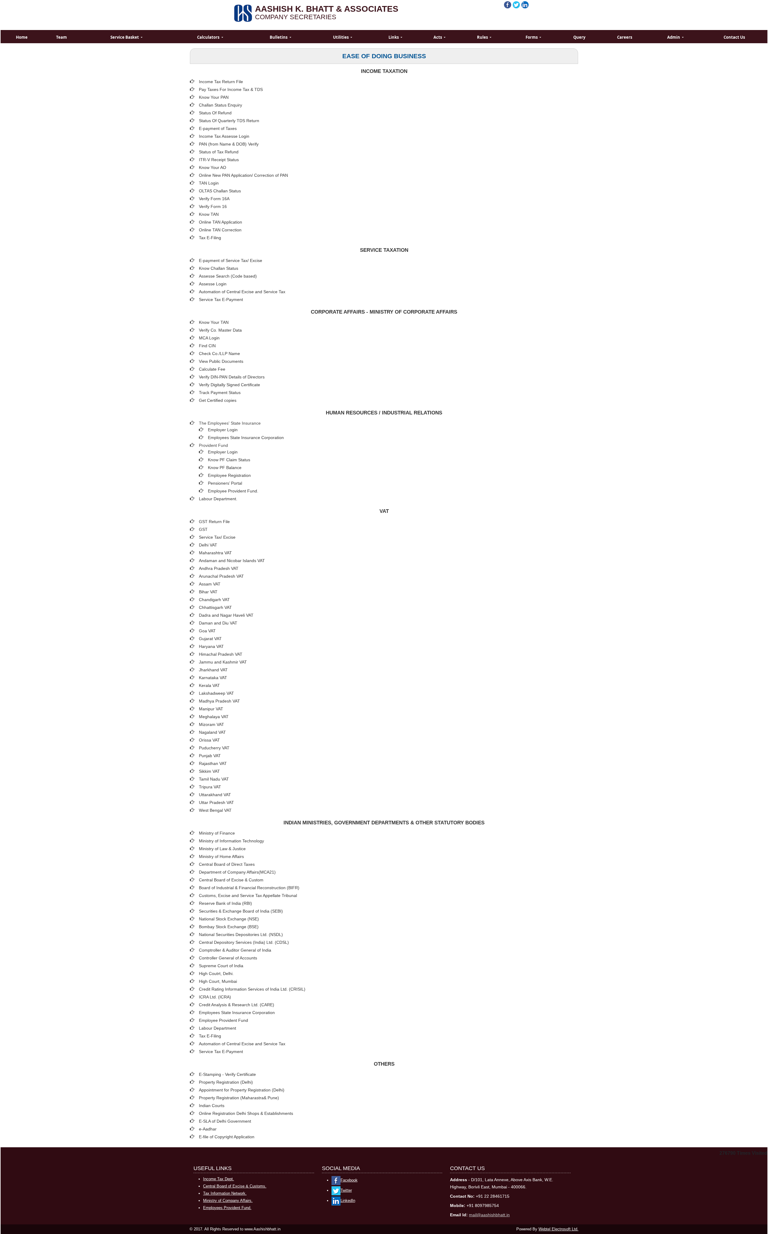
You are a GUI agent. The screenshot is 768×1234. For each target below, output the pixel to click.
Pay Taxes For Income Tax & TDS (231, 89)
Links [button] (394, 37)
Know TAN (209, 214)
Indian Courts (211, 1105)
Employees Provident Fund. (227, 1207)
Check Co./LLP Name (219, 353)
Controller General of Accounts (228, 958)
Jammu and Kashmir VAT (223, 662)
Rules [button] (483, 37)
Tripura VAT (210, 786)
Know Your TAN (214, 322)
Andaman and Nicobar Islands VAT (232, 560)
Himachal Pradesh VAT (220, 654)
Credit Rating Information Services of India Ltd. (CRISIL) (252, 989)
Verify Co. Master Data (220, 330)
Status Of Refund (215, 112)
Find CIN (207, 345)
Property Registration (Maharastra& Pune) (239, 1097)
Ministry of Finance (217, 833)
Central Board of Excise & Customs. (234, 1186)
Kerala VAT (209, 685)
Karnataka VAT (213, 677)
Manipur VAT (211, 708)
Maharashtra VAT (215, 552)
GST (203, 529)
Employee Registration (229, 475)
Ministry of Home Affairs (221, 856)
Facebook (349, 1180)
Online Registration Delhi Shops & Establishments (246, 1113)
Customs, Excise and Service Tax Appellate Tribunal (248, 895)
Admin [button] (674, 37)
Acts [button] (438, 37)
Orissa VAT (209, 740)
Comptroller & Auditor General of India (235, 950)
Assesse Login (212, 283)
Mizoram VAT (211, 724)
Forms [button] (532, 37)
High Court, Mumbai (218, 981)
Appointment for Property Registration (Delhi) (241, 1090)
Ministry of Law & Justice (222, 848)
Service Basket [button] (125, 37)
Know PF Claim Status (229, 459)
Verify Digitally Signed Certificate (229, 384)
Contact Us (734, 37)
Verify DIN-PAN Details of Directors (232, 377)
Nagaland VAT (212, 732)
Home (22, 37)
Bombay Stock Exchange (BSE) (229, 926)
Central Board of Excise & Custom (231, 879)
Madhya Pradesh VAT (219, 701)
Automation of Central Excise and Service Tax (242, 291)
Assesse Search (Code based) (228, 276)
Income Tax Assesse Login (224, 136)
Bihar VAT (208, 591)
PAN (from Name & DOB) (223, 144)
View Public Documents (221, 361)
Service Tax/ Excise (217, 537)
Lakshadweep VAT (216, 693)
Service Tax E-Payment (221, 299)
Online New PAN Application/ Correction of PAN (243, 175)
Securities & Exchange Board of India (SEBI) (241, 911)
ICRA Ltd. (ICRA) (215, 997)
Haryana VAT (211, 646)
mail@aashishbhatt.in (489, 1214)
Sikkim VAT (209, 771)
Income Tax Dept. (218, 1179)
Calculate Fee (212, 369)
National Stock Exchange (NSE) (229, 918)
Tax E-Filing (210, 237)
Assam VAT (209, 584)
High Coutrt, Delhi (215, 973)
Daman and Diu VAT (218, 623)
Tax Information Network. (225, 1193)
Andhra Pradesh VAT (218, 568)
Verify (254, 144)
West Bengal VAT (215, 810)
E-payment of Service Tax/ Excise (230, 260)
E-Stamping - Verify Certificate (227, 1074)
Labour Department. (218, 498)
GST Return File (214, 521)
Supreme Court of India (221, 965)
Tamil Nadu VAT (214, 779)
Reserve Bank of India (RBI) (225, 903)
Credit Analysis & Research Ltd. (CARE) (236, 1004)
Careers (624, 37)
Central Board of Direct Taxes (227, 864)
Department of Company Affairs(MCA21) (237, 872)
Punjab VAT (210, 755)
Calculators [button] (208, 37)
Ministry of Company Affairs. (228, 1200)
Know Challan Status (218, 268)
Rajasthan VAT (213, 763)
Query (579, 37)
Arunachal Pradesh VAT (221, 576)
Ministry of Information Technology (231, 840)
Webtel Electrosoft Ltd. (558, 1229)
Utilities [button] (341, 37)
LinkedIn (347, 1200)
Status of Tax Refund (218, 151)
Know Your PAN (214, 97)
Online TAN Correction (220, 229)
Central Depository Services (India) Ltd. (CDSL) (244, 942)
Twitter (346, 1190)
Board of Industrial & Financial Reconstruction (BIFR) (249, 887)
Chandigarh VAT (214, 599)
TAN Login (209, 183)
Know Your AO (212, 167)
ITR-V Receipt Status (219, 159)
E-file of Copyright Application (226, 1136)
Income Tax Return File (221, 81)
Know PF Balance (225, 467)
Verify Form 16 (213, 206)
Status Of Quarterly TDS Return (229, 120)
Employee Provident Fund (223, 1020)
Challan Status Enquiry (220, 105)
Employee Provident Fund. (233, 491)
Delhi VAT (208, 545)
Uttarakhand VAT (215, 794)
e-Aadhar (208, 1129)
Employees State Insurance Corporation (246, 437)
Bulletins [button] (279, 37)
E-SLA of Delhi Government (225, 1121)
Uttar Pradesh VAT (216, 802)
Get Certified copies (217, 400)
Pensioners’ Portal (225, 483)
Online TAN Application (220, 222)
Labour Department (217, 1028)
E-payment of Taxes (218, 128)
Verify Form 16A (214, 198)
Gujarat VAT (210, 638)
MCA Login (209, 338)
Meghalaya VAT (214, 716)
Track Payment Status (220, 392)
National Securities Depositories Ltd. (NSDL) (241, 934)
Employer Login (223, 429)
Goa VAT (207, 630)
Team (61, 37)
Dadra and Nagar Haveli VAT (226, 615)
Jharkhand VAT (213, 669)
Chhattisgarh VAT (215, 607)
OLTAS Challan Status (220, 190)
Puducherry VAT (214, 747)
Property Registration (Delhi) (226, 1082)
